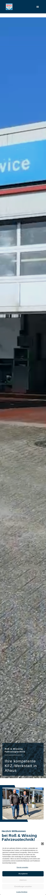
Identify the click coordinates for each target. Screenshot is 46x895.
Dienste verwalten (22, 867)
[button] (42, 844)
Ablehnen (23, 880)
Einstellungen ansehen (23, 886)
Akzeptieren (23, 874)
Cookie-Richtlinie (21, 892)
